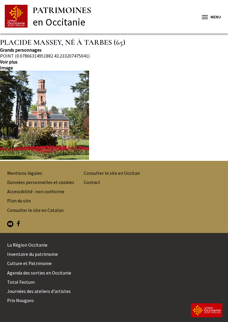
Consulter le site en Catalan (35, 210)
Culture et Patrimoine (29, 263)
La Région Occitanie (27, 245)
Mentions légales (24, 173)
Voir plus (9, 62)
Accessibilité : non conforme (35, 191)
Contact (92, 182)
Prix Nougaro (20, 300)
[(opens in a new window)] (10, 224)
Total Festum (21, 282)
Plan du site (19, 201)
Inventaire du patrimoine (32, 254)
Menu (215, 17)
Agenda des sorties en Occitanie (39, 273)
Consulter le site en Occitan (112, 173)
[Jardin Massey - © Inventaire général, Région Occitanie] (114, 116)
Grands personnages (21, 50)
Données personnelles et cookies (40, 182)
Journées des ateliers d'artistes (39, 291)
